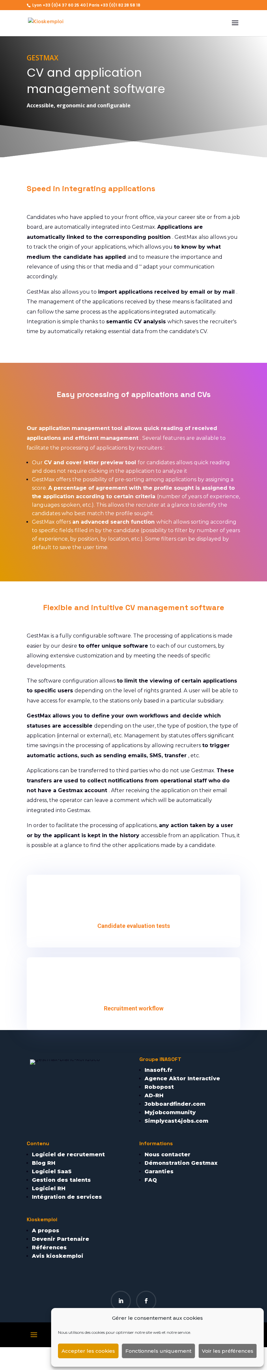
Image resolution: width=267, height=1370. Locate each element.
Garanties (159, 1171)
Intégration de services (67, 1197)
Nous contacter (167, 1154)
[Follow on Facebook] (146, 1301)
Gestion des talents (61, 1180)
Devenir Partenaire (60, 1239)
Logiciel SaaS (52, 1171)
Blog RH (43, 1163)
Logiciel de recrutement (68, 1154)
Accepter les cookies (88, 1351)
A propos (45, 1230)
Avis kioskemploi (57, 1256)
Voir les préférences (227, 1351)
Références (49, 1247)
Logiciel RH (48, 1188)
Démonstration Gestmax (181, 1163)
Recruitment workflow (133, 1008)
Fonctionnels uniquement (158, 1351)
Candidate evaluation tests (133, 925)
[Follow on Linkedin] (121, 1301)
